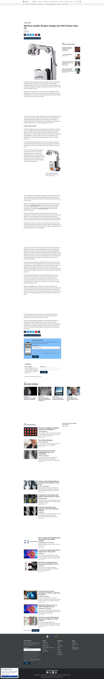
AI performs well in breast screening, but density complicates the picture (49, 593)
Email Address (35, 345)
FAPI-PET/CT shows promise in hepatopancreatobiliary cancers (48, 563)
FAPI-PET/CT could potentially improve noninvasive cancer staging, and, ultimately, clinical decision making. (48, 569)
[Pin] (36, 35)
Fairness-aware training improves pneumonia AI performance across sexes (68, 70)
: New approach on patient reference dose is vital (72, 399)
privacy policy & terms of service (48, 353)
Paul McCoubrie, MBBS (43, 442)
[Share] (28, 35)
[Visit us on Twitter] (50, 672)
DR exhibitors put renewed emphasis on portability (30, 398)
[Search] (77, 2)
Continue (43, 372)
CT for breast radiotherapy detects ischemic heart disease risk (49, 550)
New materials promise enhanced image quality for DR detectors (44, 399)
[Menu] (80, 2)
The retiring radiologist (67, 54)
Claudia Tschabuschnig (44, 455)
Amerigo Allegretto (43, 431)
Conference (26, 396)
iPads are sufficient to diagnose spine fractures (58, 398)
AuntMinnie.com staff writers (45, 608)
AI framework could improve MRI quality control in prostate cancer (48, 495)
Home (69, 674)
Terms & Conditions (52, 674)
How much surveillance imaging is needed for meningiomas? (67, 48)
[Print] (25, 35)
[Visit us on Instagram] (56, 672)
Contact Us (59, 674)
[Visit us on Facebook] (47, 672)
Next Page (35, 630)
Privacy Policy (36, 674)
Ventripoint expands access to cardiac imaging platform (47, 605)
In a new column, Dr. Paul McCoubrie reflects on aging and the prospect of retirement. (49, 444)
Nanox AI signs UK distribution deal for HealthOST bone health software (49, 539)
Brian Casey (26, 31)
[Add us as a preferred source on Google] (39, 35)
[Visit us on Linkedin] (53, 672)
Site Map (64, 674)
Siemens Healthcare (43, 208)
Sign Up (35, 356)
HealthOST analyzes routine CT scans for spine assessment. (49, 545)
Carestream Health (34, 205)
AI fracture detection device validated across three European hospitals (48, 509)
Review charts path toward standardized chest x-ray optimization (68, 63)
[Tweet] (33, 35)
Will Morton (41, 512)
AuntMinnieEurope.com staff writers (46, 542)
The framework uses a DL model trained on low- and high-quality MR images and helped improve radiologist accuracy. (49, 501)
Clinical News (27, 22)
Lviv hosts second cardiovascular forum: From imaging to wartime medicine (48, 619)
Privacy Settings (44, 674)
